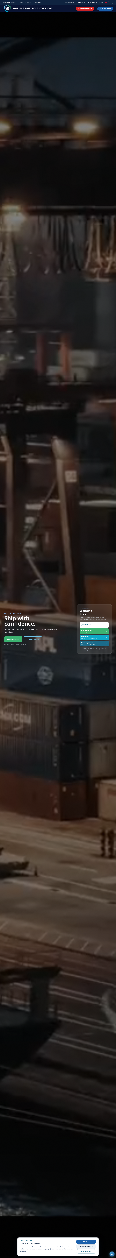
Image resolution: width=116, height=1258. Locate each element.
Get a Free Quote (13, 639)
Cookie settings (86, 1251)
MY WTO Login (106, 8)
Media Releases (25, 2)
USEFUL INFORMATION (94, 2)
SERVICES (81, 2)
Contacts (37, 2)
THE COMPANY (69, 2)
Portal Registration (86, 8)
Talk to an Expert (33, 639)
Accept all (86, 1242)
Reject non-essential (86, 1246)
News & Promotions (10, 2)
